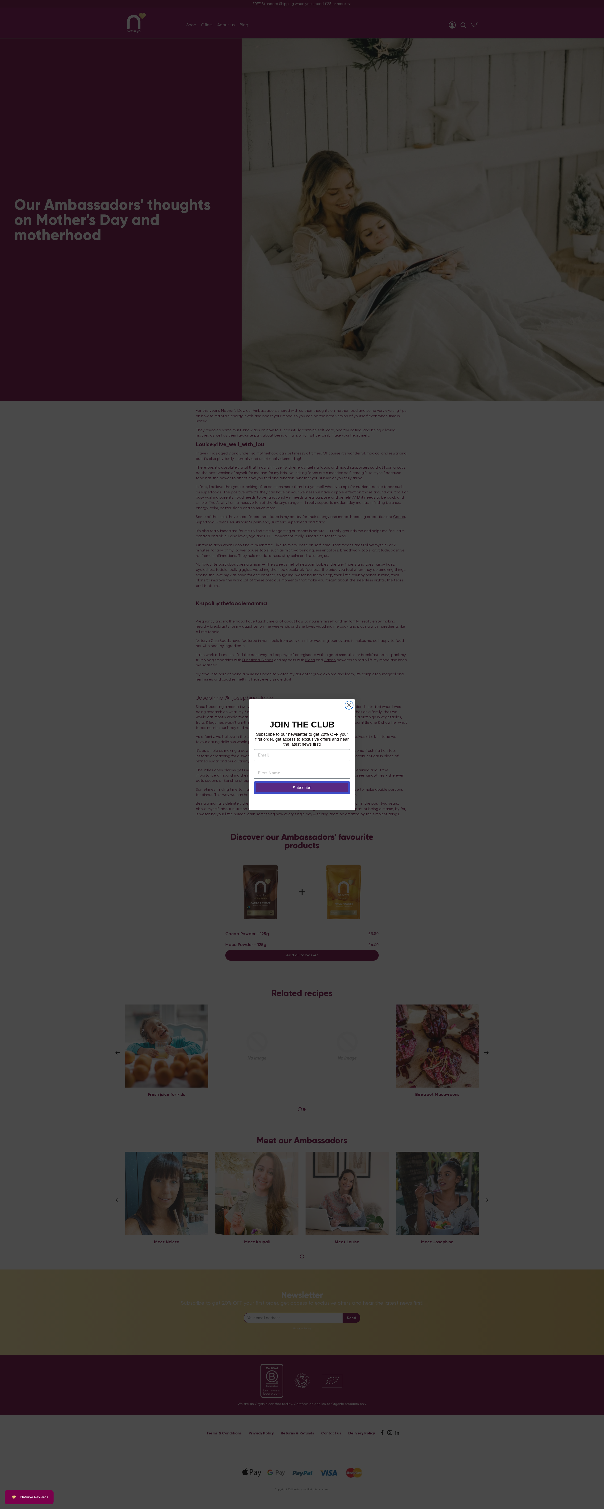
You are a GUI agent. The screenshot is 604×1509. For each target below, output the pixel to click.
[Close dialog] (349, 705)
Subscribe (302, 787)
